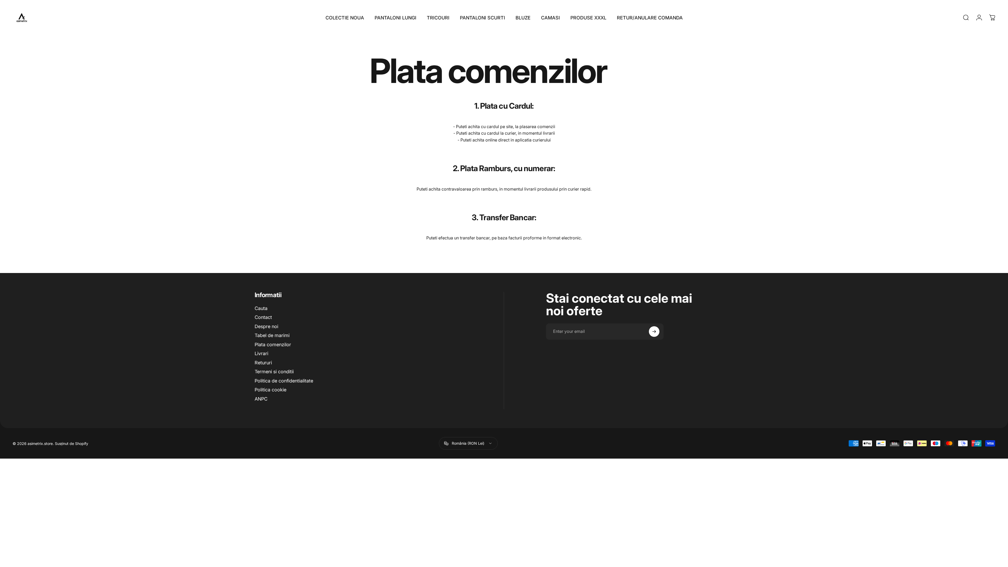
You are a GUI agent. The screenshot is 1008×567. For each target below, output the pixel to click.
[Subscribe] (654, 331)
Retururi (263, 362)
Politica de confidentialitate (284, 381)
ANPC (261, 399)
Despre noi (266, 326)
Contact (263, 317)
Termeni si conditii (274, 371)
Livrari (261, 353)
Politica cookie (270, 389)
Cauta (261, 308)
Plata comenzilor (273, 344)
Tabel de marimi (272, 335)
